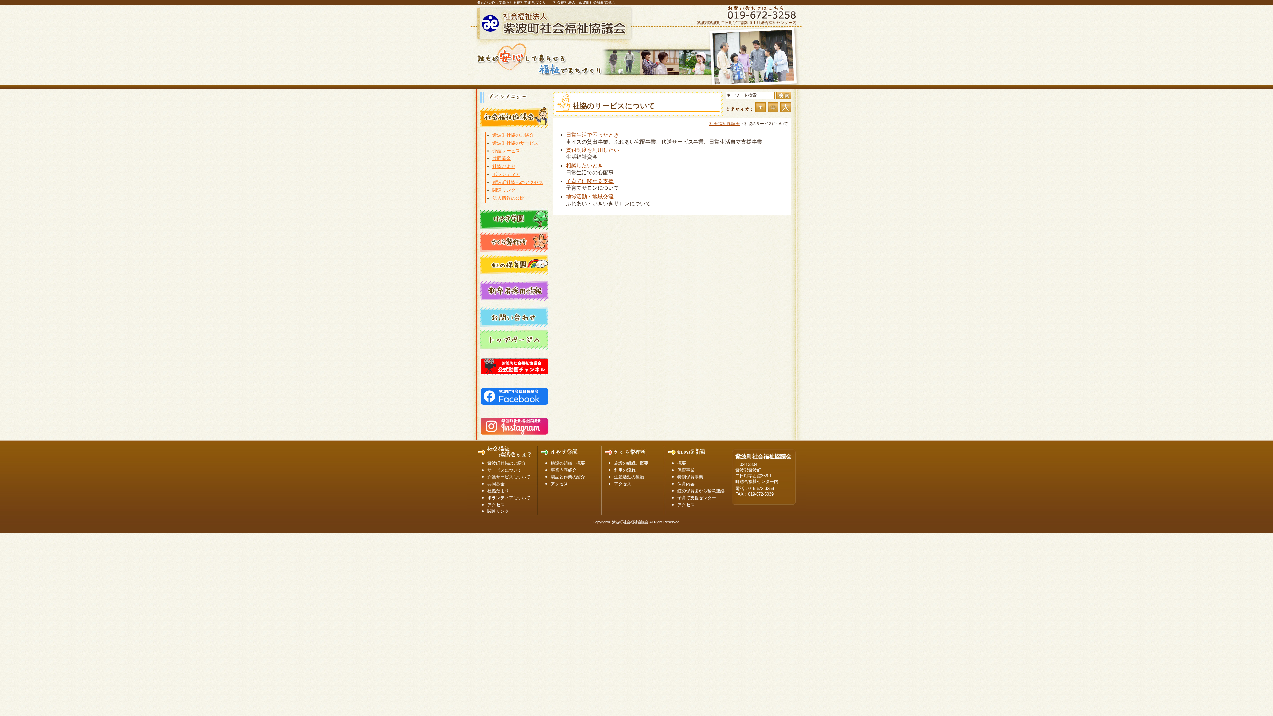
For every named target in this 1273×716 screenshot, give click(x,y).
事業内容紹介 (563, 470)
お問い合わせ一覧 (514, 316)
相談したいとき (584, 165)
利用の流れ (625, 470)
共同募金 (501, 158)
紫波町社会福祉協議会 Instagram (514, 425)
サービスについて (504, 470)
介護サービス (506, 150)
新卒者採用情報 (514, 290)
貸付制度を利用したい (592, 150)
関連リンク (503, 190)
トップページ (514, 339)
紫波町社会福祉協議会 (555, 23)
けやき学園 (514, 219)
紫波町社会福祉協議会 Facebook (514, 395)
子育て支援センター (696, 497)
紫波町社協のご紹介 (513, 135)
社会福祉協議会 (724, 123)
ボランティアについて (508, 497)
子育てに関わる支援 (590, 181)
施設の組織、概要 (568, 463)
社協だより (503, 166)
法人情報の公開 (508, 198)
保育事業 (686, 470)
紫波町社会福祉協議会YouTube (514, 365)
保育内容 (686, 483)
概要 (681, 463)
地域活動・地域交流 (590, 196)
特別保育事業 (690, 476)
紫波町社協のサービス (515, 143)
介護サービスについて (508, 476)
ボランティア (506, 174)
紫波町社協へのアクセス (517, 182)
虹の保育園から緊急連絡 (701, 490)
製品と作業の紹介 (568, 476)
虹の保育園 (514, 264)
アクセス (496, 504)
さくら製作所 (514, 241)
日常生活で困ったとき (592, 135)
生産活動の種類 (629, 476)
